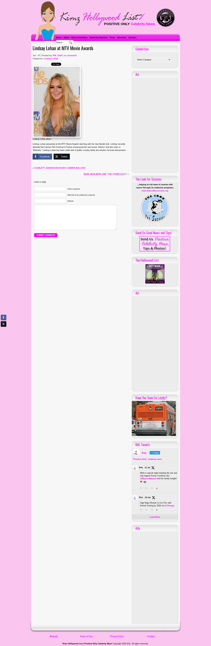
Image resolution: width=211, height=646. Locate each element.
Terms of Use (86, 636)
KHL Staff (57, 55)
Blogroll (54, 636)
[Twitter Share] (3, 324)
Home (59, 37)
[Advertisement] (80, 268)
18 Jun (148, 497)
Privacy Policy (117, 636)
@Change (169, 505)
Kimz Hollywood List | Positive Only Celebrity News (87, 643)
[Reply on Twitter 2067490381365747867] (141, 510)
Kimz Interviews (79, 37)
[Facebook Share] (3, 317)
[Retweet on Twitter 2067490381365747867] (147, 510)
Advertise (122, 37)
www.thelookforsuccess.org (155, 191)
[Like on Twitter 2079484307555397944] (153, 488)
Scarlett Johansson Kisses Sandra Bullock (59, 168)
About (66, 37)
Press (112, 37)
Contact (132, 37)
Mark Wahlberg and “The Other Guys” (105, 174)
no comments (70, 55)
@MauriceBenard (148, 478)
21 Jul (147, 468)
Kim (141, 467)
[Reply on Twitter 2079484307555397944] (141, 488)
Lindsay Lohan (51, 58)
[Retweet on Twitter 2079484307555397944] (147, 488)
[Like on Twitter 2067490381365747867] (153, 510)
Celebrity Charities (98, 37)
